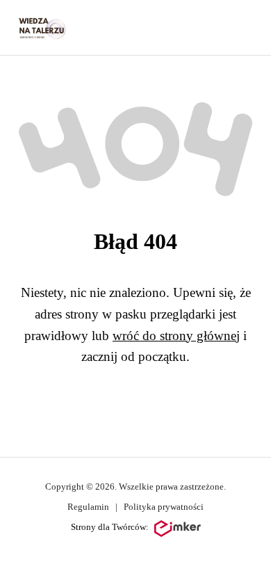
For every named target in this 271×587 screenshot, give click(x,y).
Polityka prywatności (164, 506)
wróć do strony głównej (176, 335)
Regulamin (88, 506)
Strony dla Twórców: (110, 527)
